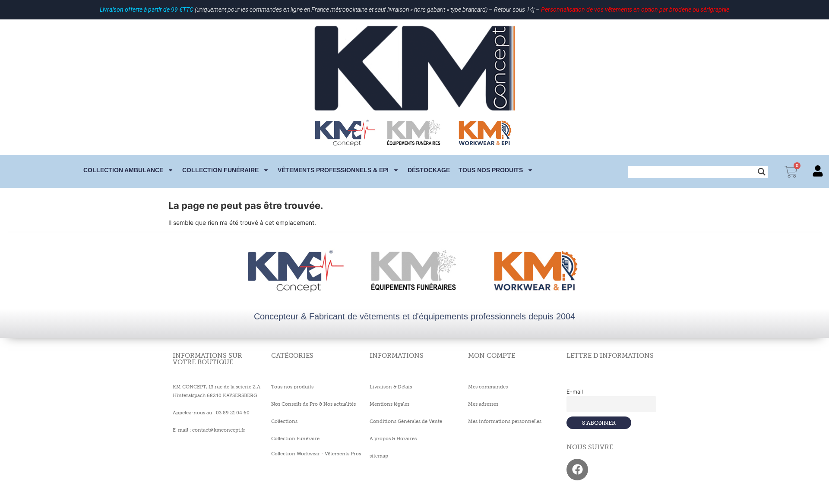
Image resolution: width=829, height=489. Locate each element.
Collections (284, 421)
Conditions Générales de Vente (406, 421)
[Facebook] (577, 469)
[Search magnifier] (762, 172)
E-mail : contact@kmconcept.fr (209, 429)
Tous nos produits (491, 170)
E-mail (574, 391)
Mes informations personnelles (504, 421)
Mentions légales (389, 404)
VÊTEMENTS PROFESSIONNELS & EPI (333, 170)
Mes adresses (483, 404)
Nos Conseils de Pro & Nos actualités (313, 404)
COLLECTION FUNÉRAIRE (220, 170)
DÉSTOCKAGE (429, 170)
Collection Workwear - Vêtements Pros (316, 453)
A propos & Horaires (393, 438)
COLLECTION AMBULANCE (123, 170)
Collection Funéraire (295, 438)
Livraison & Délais (391, 386)
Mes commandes (488, 386)
